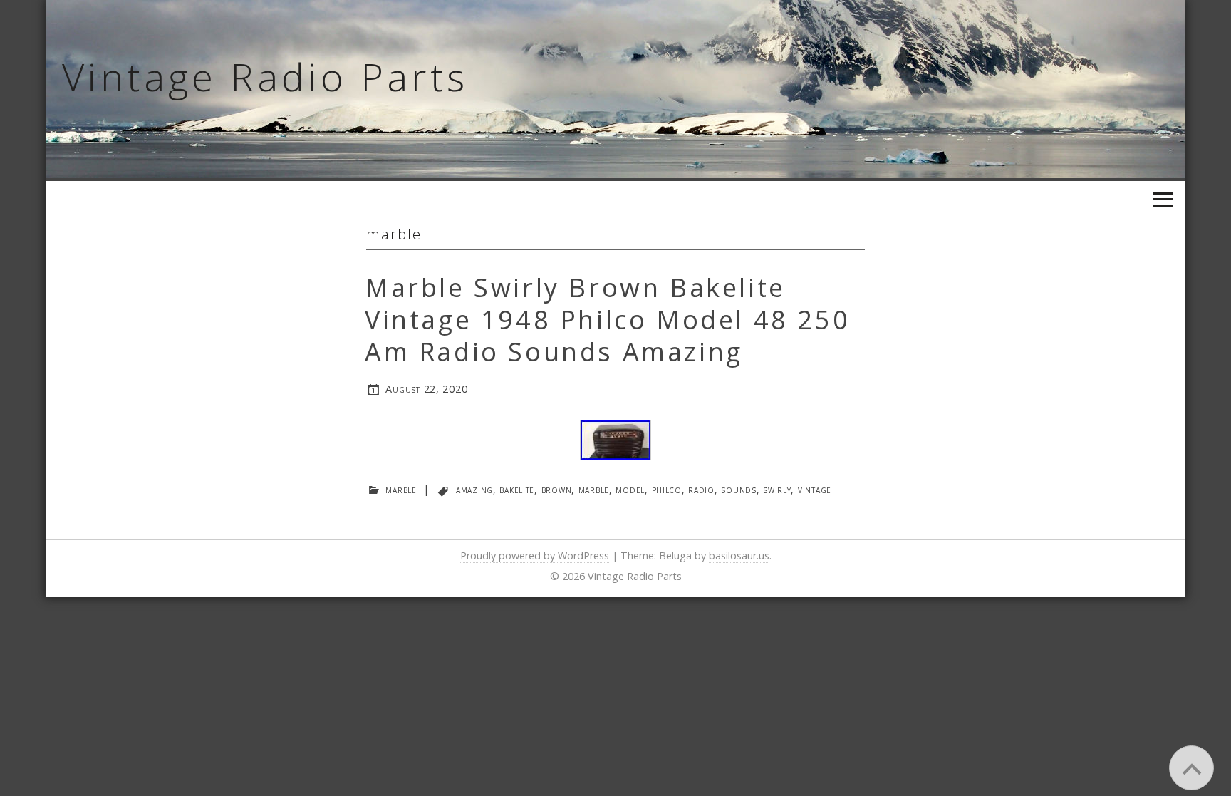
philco (667, 489)
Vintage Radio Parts (265, 76)
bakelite (516, 489)
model (630, 489)
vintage (814, 489)
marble (400, 489)
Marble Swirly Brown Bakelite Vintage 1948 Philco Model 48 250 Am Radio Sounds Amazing (607, 319)
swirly (777, 489)
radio (701, 489)
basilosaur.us (739, 555)
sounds (738, 489)
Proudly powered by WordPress (534, 555)
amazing (474, 489)
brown (556, 489)
